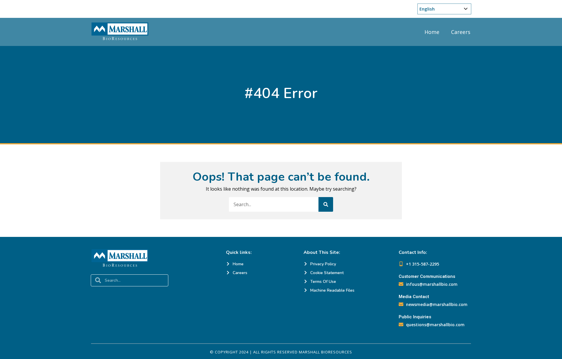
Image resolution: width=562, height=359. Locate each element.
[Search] (325, 204)
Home (431, 32)
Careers (460, 32)
